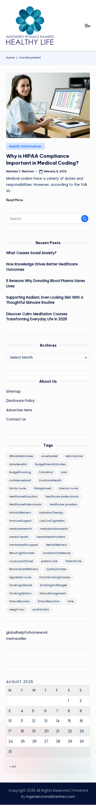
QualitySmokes (56, 569)
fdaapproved (42, 488)
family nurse (17, 488)
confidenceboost (20, 480)
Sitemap (13, 391)
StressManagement (52, 593)
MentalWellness (56, 545)
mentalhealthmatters (51, 537)
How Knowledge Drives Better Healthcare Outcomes (42, 267)
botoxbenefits (18, 464)
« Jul (12, 766)
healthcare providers (64, 504)
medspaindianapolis (54, 529)
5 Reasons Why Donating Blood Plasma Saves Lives (45, 283)
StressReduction (49, 601)
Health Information (25, 146)
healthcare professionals (62, 496)
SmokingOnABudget (53, 585)
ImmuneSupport (20, 521)
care (64, 472)
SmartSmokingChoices (54, 577)
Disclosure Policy (20, 400)
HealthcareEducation (23, 496)
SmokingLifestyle (20, 585)
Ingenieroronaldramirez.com (50, 796)
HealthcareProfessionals (25, 504)
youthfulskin (41, 609)
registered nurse (20, 577)
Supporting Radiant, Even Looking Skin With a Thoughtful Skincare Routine (44, 300)
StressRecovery (19, 601)
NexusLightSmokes (22, 553)
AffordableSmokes (21, 456)
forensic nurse (68, 488)
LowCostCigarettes (52, 521)
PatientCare (73, 561)
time (71, 601)
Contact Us (16, 419)
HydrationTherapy (51, 513)
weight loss (17, 609)
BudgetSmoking (20, 472)
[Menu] (87, 25)
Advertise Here (19, 410)
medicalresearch (20, 529)
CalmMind (46, 472)
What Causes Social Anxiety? (31, 253)
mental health (18, 537)
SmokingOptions (20, 593)
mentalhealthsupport (23, 545)
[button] (84, 218)
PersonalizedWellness (23, 569)
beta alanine (74, 456)
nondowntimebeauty (57, 553)
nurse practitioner (21, 561)
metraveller (16, 638)
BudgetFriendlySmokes (50, 464)
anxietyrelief (49, 456)
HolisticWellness (20, 513)
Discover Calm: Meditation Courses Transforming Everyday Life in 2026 (36, 317)
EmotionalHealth (50, 480)
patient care (49, 561)
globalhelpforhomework (27, 632)
